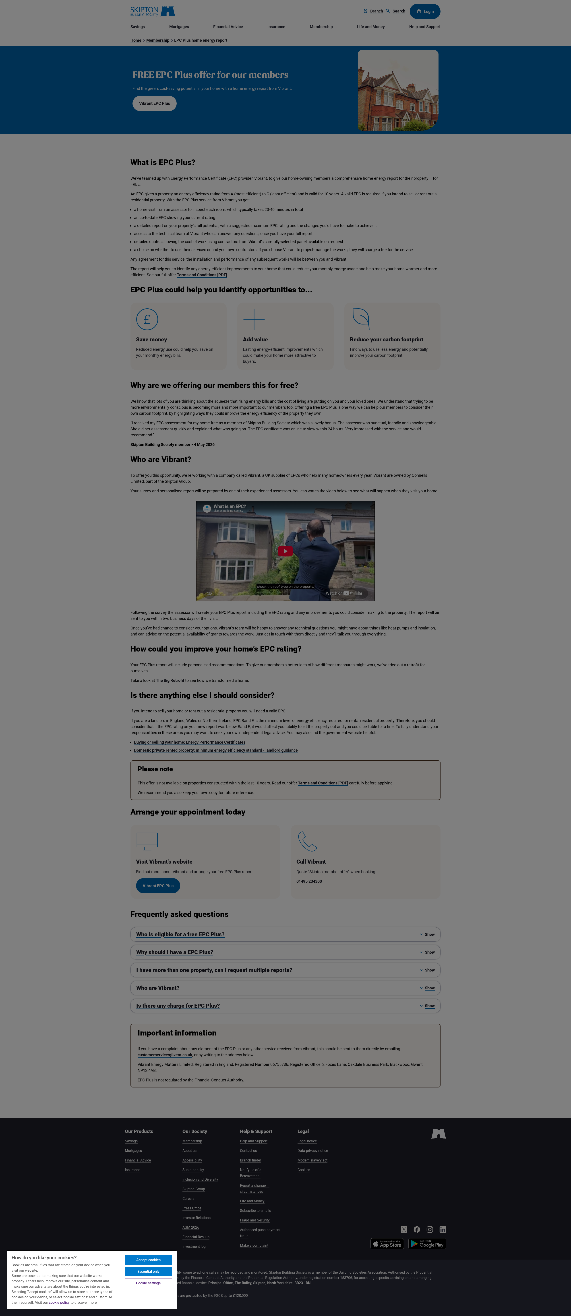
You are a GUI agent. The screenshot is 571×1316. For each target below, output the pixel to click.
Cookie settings (148, 1283)
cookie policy (59, 1302)
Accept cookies (148, 1260)
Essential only (148, 1271)
